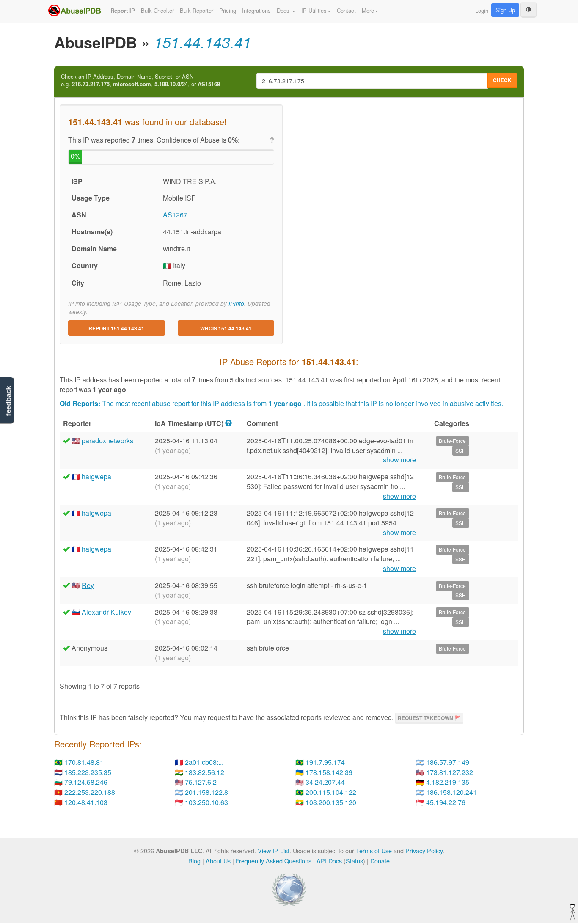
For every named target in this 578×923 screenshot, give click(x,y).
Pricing (227, 10)
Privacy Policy (424, 850)
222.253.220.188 (89, 792)
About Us (218, 860)
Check (502, 80)
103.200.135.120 (331, 802)
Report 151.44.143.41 (116, 328)
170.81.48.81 (84, 762)
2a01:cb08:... (204, 762)
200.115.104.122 (331, 792)
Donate (380, 860)
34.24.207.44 (325, 782)
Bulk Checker (157, 10)
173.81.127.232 (449, 772)
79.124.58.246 (85, 782)
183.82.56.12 (204, 772)
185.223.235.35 (87, 772)
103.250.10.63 (206, 802)
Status (354, 860)
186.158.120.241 (451, 792)
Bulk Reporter (196, 10)
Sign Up (505, 10)
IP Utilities (314, 10)
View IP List (273, 850)
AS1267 (175, 215)
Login (481, 10)
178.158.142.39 (329, 772)
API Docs (329, 860)
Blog (194, 860)
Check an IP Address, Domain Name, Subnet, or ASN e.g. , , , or (140, 80)
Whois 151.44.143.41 (226, 328)
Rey (88, 585)
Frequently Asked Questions (273, 860)
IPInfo (236, 303)
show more (399, 459)
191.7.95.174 (325, 762)
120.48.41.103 (85, 802)
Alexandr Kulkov (106, 612)
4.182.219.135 (447, 782)
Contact (346, 10)
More (368, 10)
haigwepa (96, 476)
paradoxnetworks (107, 440)
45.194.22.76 (445, 802)
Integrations (256, 10)
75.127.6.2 (201, 782)
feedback (8, 401)
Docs (284, 10)
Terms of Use (374, 850)
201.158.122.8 (206, 792)
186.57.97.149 (447, 762)
